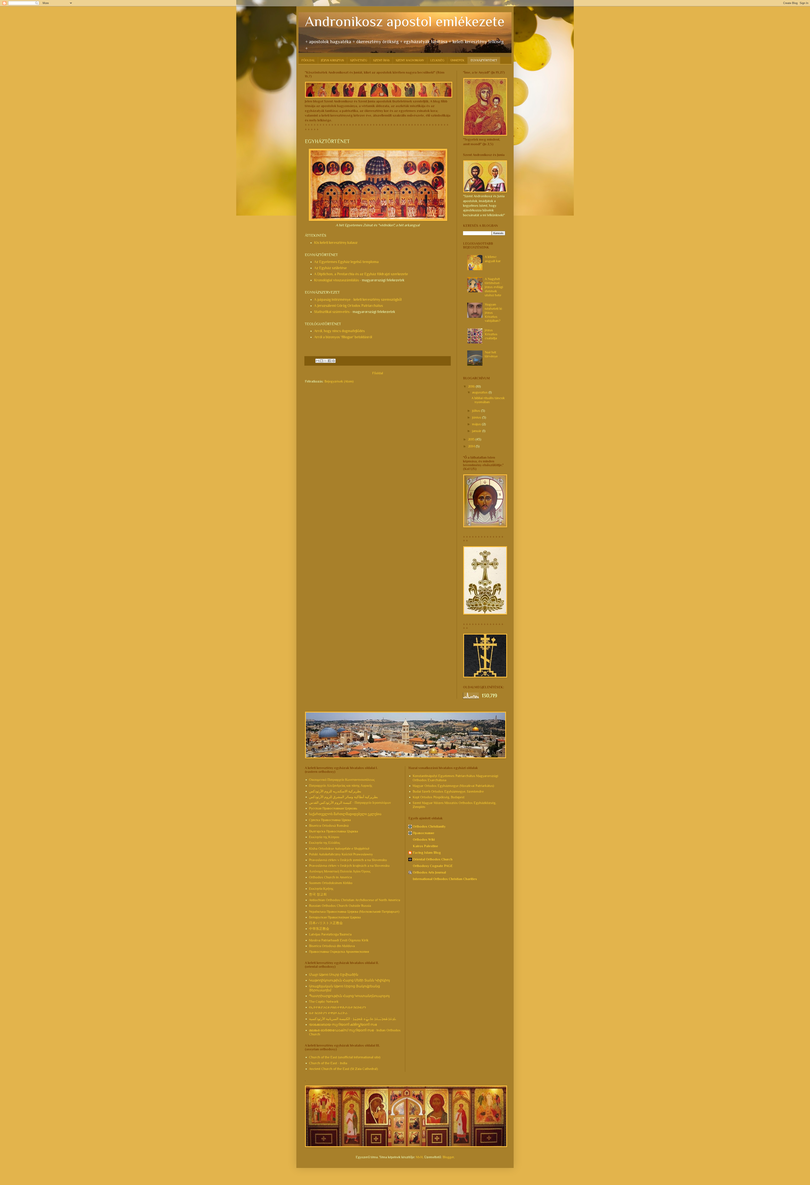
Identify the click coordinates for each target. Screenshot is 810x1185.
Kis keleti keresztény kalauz (336, 242)
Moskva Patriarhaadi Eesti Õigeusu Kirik (339, 940)
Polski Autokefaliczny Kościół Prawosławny (341, 854)
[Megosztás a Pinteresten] (333, 361)
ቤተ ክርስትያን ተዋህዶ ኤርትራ (328, 1013)
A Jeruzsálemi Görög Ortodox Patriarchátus (348, 305)
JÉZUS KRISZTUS (332, 60)
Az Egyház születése (330, 268)
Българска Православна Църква (333, 831)
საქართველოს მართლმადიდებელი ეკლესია (345, 814)
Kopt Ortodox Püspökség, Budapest (438, 797)
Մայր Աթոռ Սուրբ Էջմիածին (333, 975)
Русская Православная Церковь (333, 808)
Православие (423, 833)
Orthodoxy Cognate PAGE (433, 866)
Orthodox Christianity (429, 826)
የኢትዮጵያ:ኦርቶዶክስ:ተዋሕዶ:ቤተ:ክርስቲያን (337, 1007)
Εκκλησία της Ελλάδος (324, 843)
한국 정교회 (318, 894)
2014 (472, 446)
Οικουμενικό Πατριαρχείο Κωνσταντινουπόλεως (342, 780)
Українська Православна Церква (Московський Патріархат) (354, 912)
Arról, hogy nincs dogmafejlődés (339, 331)
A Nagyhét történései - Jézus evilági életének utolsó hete (494, 287)
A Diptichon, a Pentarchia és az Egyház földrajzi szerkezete (361, 274)
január (477, 431)
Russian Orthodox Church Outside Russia (340, 906)
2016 (472, 386)
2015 (471, 439)
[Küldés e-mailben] (317, 361)
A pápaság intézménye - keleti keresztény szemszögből (358, 299)
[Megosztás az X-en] (325, 361)
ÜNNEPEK (457, 60)
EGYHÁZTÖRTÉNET (484, 60)
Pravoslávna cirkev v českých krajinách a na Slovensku (349, 866)
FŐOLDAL (308, 60)
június (477, 417)
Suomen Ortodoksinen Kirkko (330, 883)
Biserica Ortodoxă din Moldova (332, 946)
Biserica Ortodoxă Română (329, 826)
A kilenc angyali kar (493, 259)
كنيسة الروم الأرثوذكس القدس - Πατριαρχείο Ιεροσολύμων (350, 803)
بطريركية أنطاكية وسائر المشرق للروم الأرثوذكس (343, 797)
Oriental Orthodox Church (432, 859)
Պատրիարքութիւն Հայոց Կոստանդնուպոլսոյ (349, 996)
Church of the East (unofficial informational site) (344, 1057)
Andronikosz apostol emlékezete (405, 21)
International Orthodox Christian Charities (445, 879)
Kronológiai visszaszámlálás (336, 280)
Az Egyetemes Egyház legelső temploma (346, 262)
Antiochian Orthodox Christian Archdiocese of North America (354, 900)
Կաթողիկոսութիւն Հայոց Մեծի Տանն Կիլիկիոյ (349, 980)
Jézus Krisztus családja (491, 334)
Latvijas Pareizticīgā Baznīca (330, 934)
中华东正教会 (319, 929)
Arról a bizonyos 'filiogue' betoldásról (343, 337)
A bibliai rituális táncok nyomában (488, 400)
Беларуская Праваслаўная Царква (335, 917)
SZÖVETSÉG (358, 60)
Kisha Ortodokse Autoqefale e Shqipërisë (339, 849)
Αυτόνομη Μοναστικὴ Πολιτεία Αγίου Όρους (339, 871)
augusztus (480, 392)
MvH (419, 1157)
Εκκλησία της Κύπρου (324, 837)
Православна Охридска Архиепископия (339, 952)
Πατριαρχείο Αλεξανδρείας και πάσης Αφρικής (340, 786)
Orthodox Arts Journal (429, 872)
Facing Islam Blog (427, 853)
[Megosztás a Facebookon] (329, 361)
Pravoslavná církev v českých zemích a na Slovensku (348, 860)
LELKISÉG (437, 60)
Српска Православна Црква (330, 820)
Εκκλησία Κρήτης (321, 889)
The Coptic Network (324, 1002)
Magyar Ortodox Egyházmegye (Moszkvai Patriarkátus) (453, 786)
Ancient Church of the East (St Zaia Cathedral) (343, 1069)
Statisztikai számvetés (332, 312)
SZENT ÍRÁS (381, 60)
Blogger (448, 1157)
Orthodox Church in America (330, 877)
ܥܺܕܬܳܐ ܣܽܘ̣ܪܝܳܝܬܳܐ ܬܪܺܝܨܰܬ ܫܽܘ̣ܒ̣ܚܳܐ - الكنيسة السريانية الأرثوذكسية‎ (352, 1019)
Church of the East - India (328, 1063)
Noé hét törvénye (491, 354)
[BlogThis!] (321, 361)
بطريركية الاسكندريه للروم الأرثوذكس (335, 791)
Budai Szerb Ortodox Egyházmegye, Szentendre (448, 791)
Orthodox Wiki (424, 839)
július (476, 411)
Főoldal (377, 373)
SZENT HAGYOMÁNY (410, 60)
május (477, 424)
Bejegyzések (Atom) (339, 381)
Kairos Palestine (425, 846)
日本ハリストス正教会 (326, 923)
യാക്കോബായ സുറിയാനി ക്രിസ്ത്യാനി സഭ (343, 1025)
